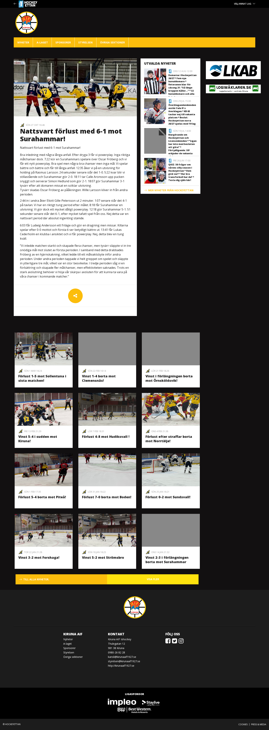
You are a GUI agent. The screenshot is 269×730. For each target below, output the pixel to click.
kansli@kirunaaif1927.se (122, 657)
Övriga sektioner (112, 42)
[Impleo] (122, 702)
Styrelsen (85, 42)
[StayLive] (150, 702)
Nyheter (23, 42)
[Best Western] (134, 709)
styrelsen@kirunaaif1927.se (124, 661)
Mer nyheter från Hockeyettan (170, 190)
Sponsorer (63, 42)
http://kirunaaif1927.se (121, 665)
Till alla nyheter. (36, 579)
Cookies (243, 724)
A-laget (42, 42)
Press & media (258, 724)
